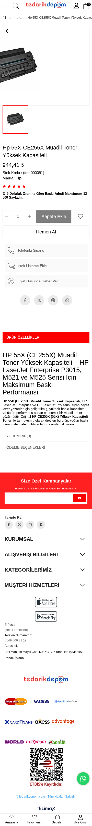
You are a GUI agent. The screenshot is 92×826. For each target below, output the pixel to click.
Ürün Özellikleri (23, 337)
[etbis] (46, 767)
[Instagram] (30, 525)
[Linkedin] (41, 525)
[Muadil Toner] (19, 18)
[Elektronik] (14, 18)
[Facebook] (9, 525)
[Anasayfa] (8, 18)
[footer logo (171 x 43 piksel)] (46, 679)
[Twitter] (19, 525)
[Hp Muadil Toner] (23, 18)
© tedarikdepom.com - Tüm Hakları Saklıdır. (46, 796)
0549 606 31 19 (16, 640)
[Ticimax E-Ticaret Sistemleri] (46, 809)
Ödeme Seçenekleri (25, 447)
